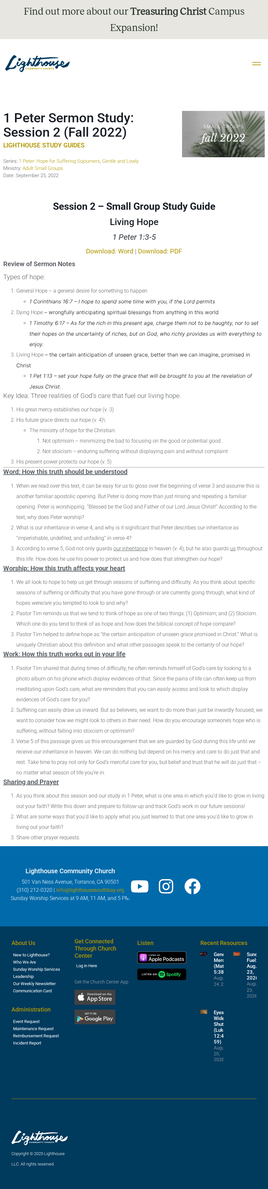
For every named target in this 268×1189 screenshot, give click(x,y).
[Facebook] (192, 886)
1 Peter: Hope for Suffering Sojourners (59, 161)
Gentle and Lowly (120, 161)
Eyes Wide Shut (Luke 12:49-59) (221, 1027)
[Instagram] (166, 886)
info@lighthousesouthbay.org (90, 890)
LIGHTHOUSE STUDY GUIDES (44, 145)
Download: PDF (160, 251)
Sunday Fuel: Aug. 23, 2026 (254, 966)
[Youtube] (139, 886)
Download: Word (109, 251)
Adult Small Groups (43, 168)
